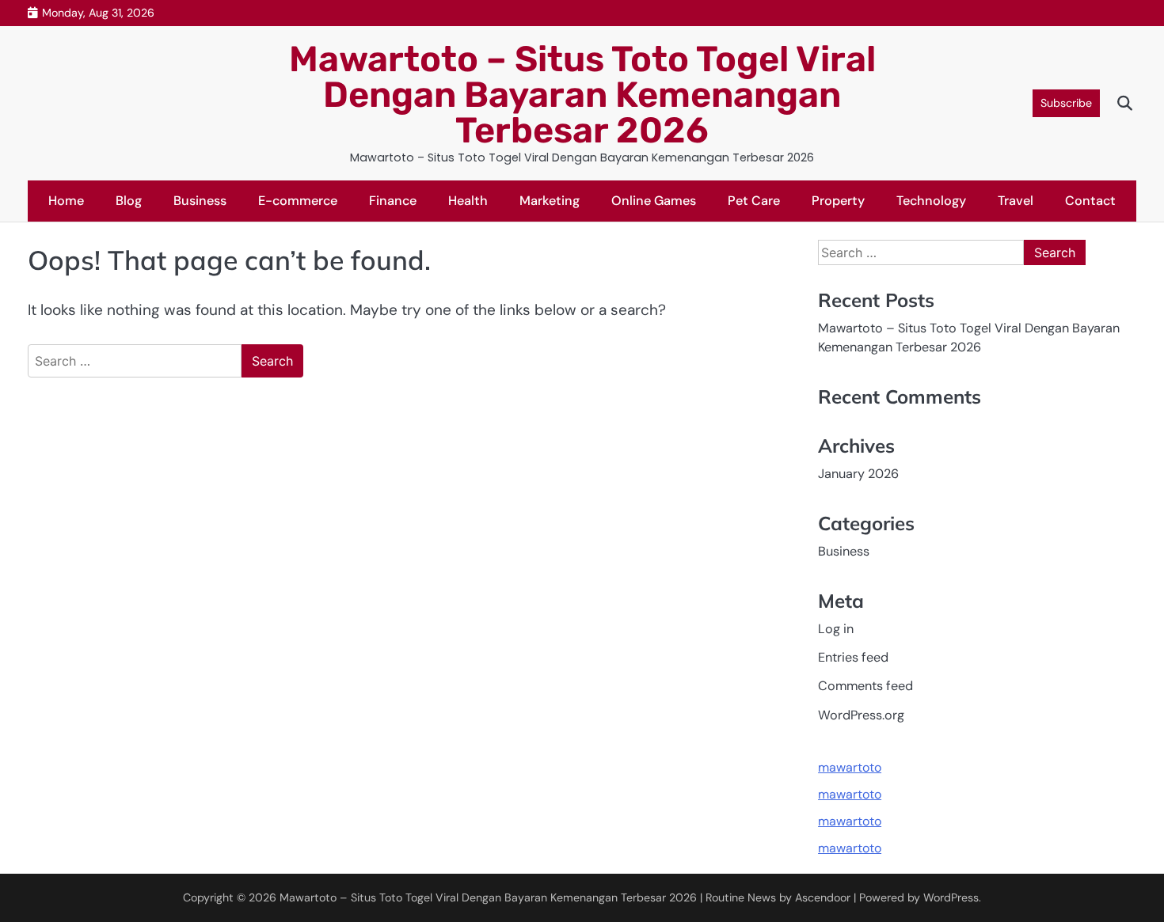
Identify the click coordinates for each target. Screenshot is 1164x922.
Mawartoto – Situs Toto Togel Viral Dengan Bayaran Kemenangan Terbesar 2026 (582, 94)
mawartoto (849, 767)
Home (66, 200)
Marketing (549, 200)
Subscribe (1066, 103)
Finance (393, 200)
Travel (1015, 200)
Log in (836, 628)
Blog (129, 200)
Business (199, 200)
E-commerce (297, 200)
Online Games (653, 200)
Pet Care (754, 200)
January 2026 (858, 473)
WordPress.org (861, 715)
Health (468, 200)
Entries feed (853, 657)
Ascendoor (822, 897)
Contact (1090, 200)
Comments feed (865, 685)
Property (838, 200)
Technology (931, 200)
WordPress (951, 897)
